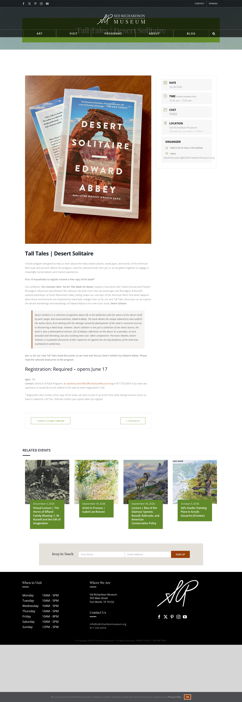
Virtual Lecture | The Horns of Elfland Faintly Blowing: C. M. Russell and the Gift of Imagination (47, 515)
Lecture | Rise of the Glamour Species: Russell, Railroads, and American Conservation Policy (145, 515)
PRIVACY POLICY (143, 640)
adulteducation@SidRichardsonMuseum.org (90, 383)
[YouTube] (185, 617)
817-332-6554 (98, 627)
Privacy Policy (174, 696)
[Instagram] (178, 617)
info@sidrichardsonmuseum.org (108, 624)
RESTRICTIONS (159, 640)
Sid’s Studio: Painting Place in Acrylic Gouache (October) (194, 511)
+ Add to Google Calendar (51, 420)
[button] (214, 33)
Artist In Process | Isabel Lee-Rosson (93, 510)
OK (187, 696)
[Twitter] (166, 617)
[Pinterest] (172, 617)
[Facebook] (159, 617)
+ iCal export (133, 420)
